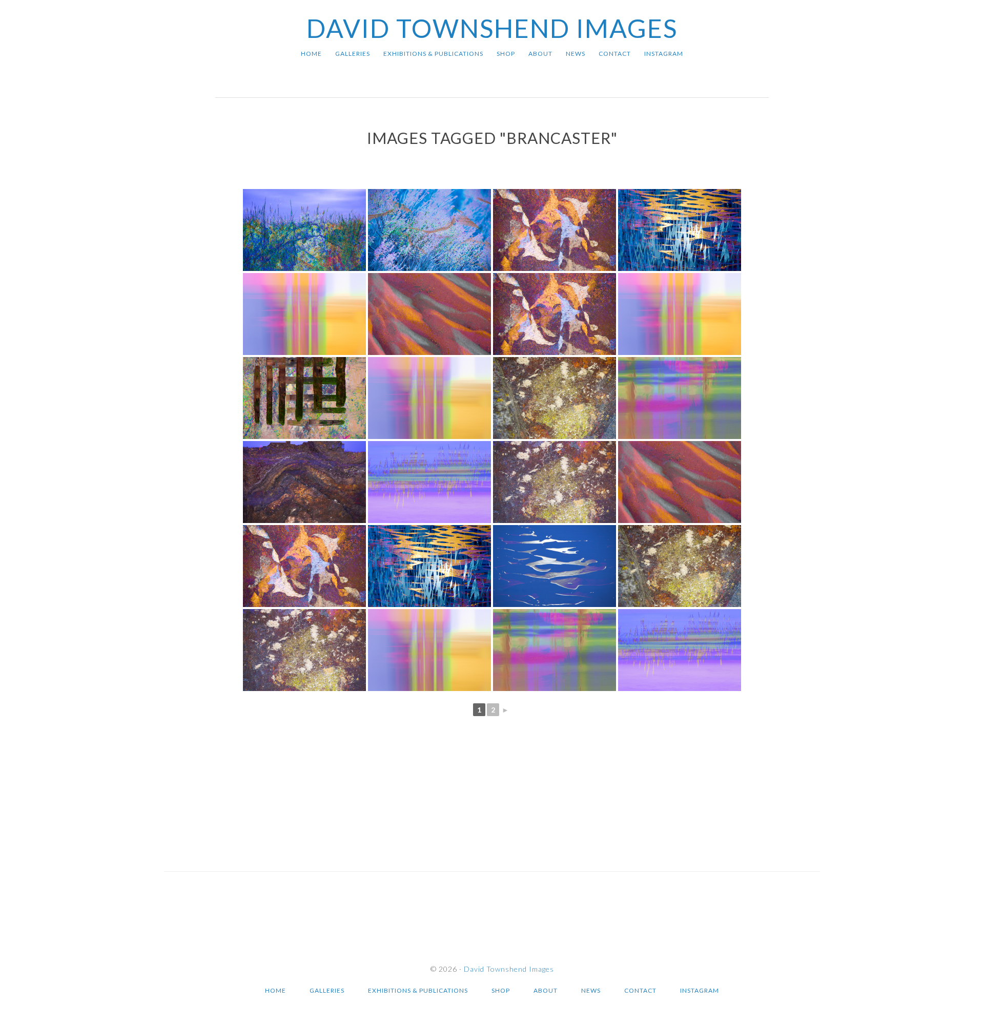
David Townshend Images (492, 28)
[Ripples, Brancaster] (429, 566)
